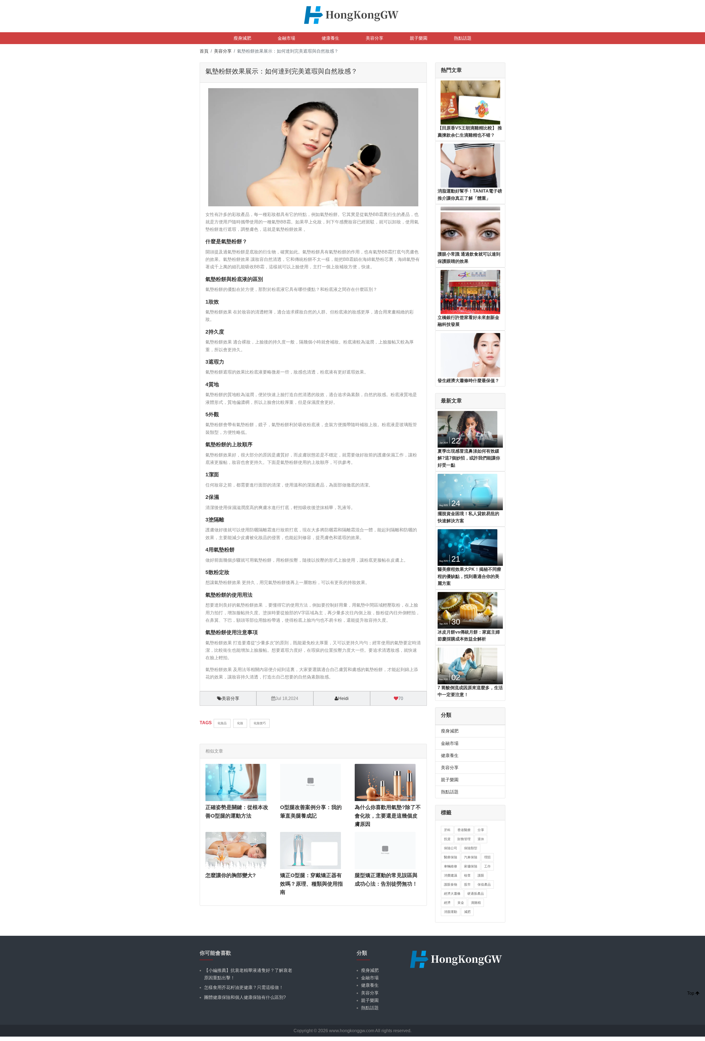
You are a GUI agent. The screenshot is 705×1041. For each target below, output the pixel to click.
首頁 (204, 51)
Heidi (343, 698)
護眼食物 (450, 884)
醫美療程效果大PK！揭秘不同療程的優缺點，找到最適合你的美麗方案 (469, 576)
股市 (467, 884)
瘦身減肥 (242, 38)
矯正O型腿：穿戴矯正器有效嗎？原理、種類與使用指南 (311, 883)
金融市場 (286, 38)
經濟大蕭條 (452, 894)
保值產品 (484, 884)
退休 (481, 839)
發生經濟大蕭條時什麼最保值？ (468, 380)
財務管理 (464, 839)
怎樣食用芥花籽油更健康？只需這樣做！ (243, 987)
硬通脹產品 (475, 894)
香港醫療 (464, 830)
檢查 (467, 875)
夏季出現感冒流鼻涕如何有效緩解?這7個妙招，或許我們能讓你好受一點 (469, 458)
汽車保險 (470, 857)
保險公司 (450, 848)
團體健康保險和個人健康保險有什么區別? (245, 997)
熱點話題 (462, 38)
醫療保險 (450, 857)
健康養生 (330, 38)
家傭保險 (470, 866)
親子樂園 (418, 38)
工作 (487, 866)
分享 (481, 830)
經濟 (447, 903)
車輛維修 (450, 866)
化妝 (240, 723)
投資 (447, 839)
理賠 (487, 857)
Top (691, 993)
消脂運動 (450, 912)
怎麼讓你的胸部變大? (230, 875)
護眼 (481, 875)
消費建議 (450, 875)
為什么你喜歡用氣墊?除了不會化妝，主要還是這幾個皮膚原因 (388, 815)
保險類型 (470, 848)
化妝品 (222, 723)
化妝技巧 (260, 723)
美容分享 (374, 38)
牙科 (447, 830)
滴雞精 (476, 903)
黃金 (460, 903)
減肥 (467, 912)
